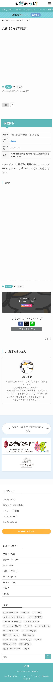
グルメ (8, 87)
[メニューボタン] (49, 3)
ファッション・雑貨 (12, 626)
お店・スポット (10, 612)
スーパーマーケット (12, 621)
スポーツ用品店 (35, 617)
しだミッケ (26, 376)
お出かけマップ (10, 516)
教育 (37, 639)
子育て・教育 (9, 554)
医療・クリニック (11, 571)
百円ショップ (9, 644)
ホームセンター (42, 626)
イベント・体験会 (11, 510)
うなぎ (19, 87)
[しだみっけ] (27, 3)
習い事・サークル (11, 559)
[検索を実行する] (48, 656)
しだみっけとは (10, 522)
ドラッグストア (31, 621)
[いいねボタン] (5, 105)
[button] (20, 324)
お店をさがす (9, 499)
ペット (28, 626)
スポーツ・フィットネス (13, 617)
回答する (35, 15)
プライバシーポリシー (22, 671)
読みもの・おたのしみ (13, 505)
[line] (28, 666)
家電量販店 (25, 639)
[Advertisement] (26, 57)
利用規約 (35, 671)
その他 (6, 593)
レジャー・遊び (10, 582)
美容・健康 (8, 565)
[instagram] (25, 666)
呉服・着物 (28, 635)
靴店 (26, 648)
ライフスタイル (10, 576)
